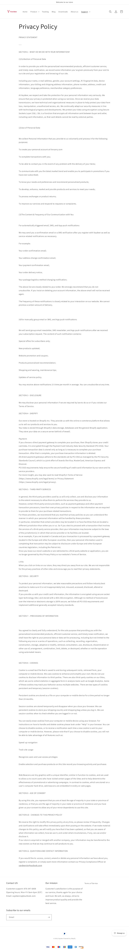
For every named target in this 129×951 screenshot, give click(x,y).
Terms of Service (91, 883)
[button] (34, 11)
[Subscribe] (49, 917)
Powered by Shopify (69, 938)
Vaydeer (60, 938)
